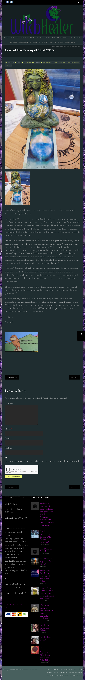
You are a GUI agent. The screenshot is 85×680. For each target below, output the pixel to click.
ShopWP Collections (66, 42)
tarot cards (76, 62)
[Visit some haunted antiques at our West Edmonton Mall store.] (35, 605)
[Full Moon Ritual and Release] (35, 625)
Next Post (74, 377)
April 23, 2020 (10, 62)
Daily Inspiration (27, 38)
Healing (47, 38)
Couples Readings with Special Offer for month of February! (46, 537)
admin (18, 62)
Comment (10, 404)
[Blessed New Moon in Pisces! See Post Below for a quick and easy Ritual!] (35, 588)
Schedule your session (19, 42)
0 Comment (37, 62)
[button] (81, 336)
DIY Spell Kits (35, 42)
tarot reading (9, 65)
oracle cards (62, 62)
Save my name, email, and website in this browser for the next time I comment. (42, 461)
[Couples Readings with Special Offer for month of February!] (35, 532)
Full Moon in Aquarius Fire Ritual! (46, 561)
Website (8, 448)
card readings (55, 62)
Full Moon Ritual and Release (44, 628)
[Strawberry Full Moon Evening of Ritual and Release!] (35, 571)
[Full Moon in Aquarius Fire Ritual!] (35, 559)
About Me (14, 38)
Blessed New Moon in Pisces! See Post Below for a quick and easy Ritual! (47, 593)
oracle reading (69, 62)
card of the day (47, 62)
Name (8, 429)
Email (8, 439)
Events (39, 38)
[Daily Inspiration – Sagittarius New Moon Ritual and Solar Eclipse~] (35, 647)
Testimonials (76, 38)
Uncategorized (59, 46)
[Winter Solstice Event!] (35, 637)
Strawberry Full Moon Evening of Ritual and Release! (45, 576)
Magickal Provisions (60, 38)
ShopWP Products (49, 42)
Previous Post (12, 377)
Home (6, 38)
